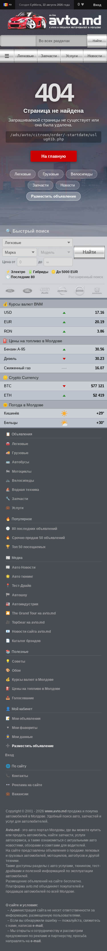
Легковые (23, 174)
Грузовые (51, 174)
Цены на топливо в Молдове (35, 341)
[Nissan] (62, 291)
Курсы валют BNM (26, 304)
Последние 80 (23, 277)
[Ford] (10, 291)
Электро (18, 272)
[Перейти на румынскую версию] (7, 4)
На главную (53, 156)
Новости (67, 185)
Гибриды (40, 272)
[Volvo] (79, 291)
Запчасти (41, 185)
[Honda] (97, 291)
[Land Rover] (27, 291)
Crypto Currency (24, 377)
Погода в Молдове (26, 405)
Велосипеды (81, 174)
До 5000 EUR (67, 272)
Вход (9, 755)
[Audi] (45, 291)
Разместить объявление (53, 196)
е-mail (38, 926)
